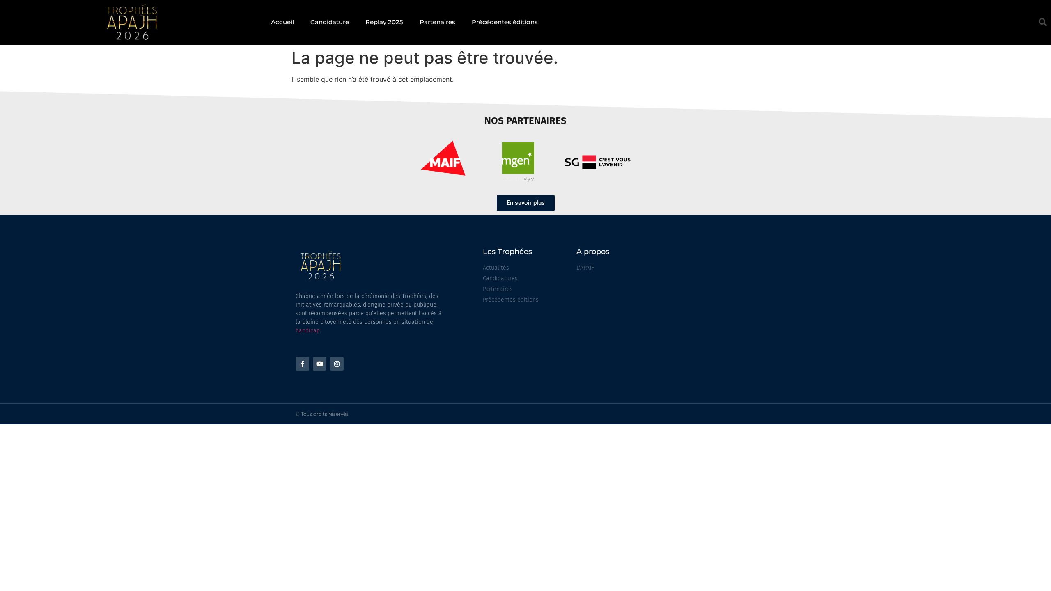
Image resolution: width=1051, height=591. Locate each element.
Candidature (329, 22)
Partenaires (437, 22)
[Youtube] (319, 364)
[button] (1043, 22)
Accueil (282, 22)
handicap (308, 330)
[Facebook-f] (302, 364)
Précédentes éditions (505, 22)
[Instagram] (337, 364)
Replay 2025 (384, 22)
